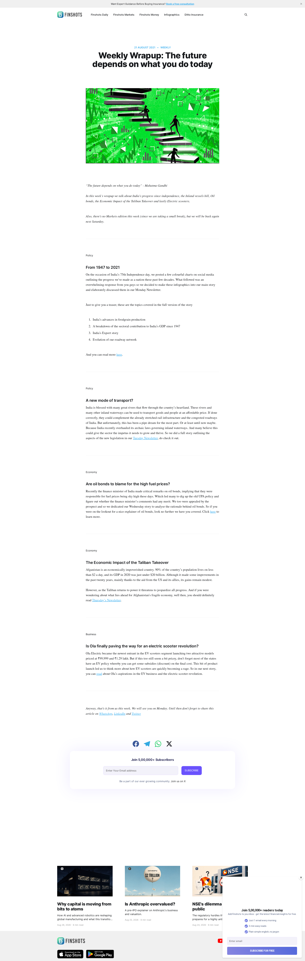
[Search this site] (245, 14)
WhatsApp (105, 713)
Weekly (165, 47)
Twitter (136, 713)
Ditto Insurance (194, 14)
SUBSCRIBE (192, 770)
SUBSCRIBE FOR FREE (262, 950)
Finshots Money (149, 14)
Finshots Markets (123, 14)
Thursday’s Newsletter (106, 600)
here (119, 354)
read (99, 673)
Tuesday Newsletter (145, 438)
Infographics (172, 14)
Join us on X (178, 781)
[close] (301, 3)
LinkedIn (119, 713)
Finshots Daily (99, 14)
